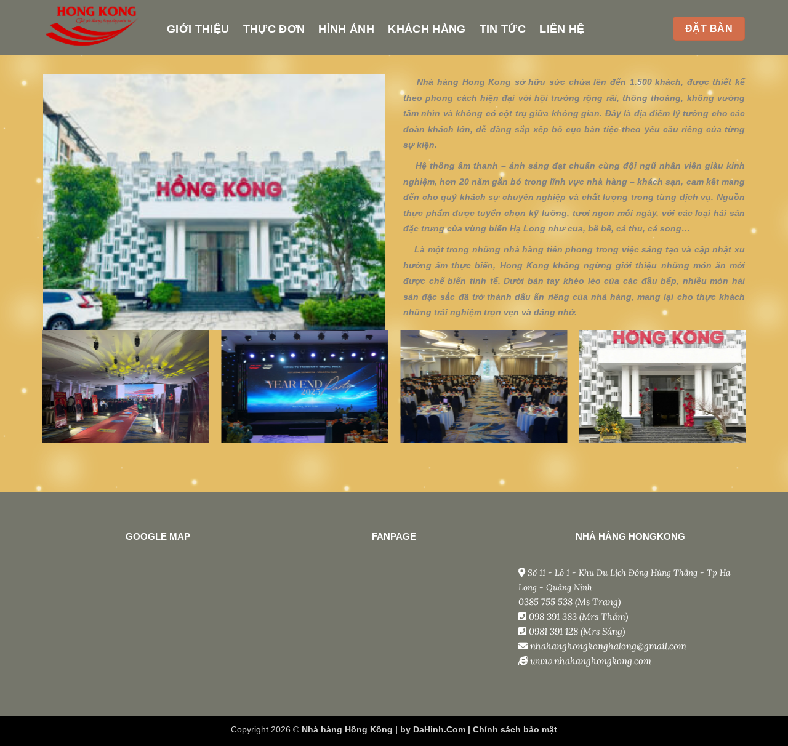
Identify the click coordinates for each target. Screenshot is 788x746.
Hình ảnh (346, 29)
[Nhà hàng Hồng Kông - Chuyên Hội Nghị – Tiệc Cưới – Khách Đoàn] (95, 27)
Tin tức (503, 29)
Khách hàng (427, 29)
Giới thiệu (198, 29)
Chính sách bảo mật (515, 729)
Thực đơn (274, 29)
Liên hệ (561, 29)
